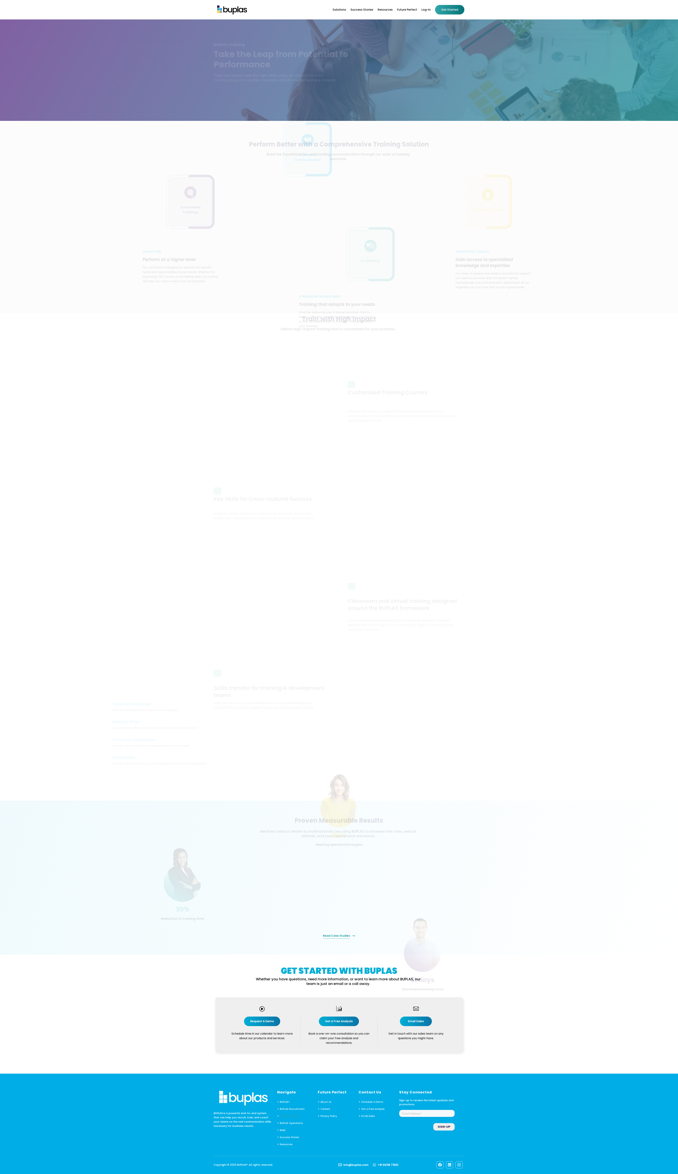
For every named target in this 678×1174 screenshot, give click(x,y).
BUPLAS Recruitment (292, 1109)
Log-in (426, 10)
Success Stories (361, 10)
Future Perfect (407, 10)
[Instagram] (459, 1164)
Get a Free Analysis (373, 1109)
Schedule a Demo (372, 1102)
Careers (325, 1109)
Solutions (339, 10)
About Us (325, 1102)
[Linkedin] (449, 1164)
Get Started (449, 10)
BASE (283, 1130)
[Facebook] (440, 1164)
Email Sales (368, 1116)
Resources (385, 10)
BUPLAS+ (285, 1102)
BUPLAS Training (289, 1116)
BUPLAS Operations (291, 1123)
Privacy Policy (328, 1116)
